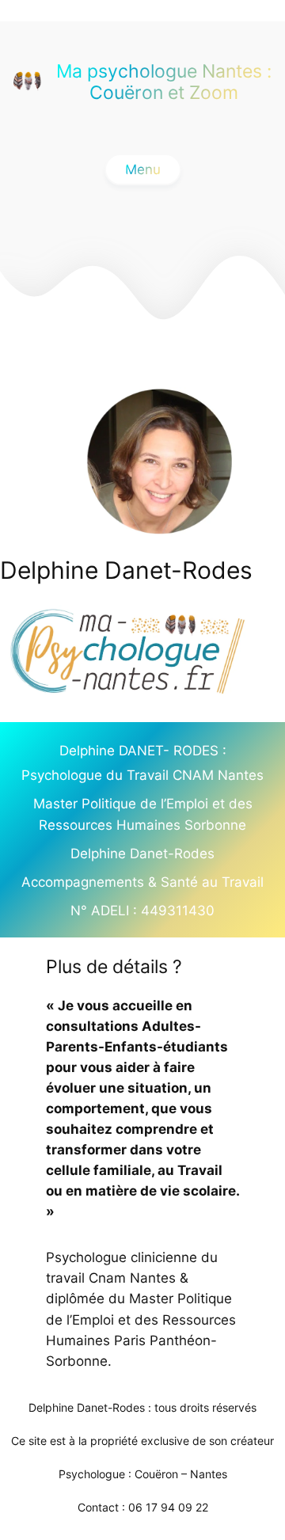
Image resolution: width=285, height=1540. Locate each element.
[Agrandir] (241, 625)
